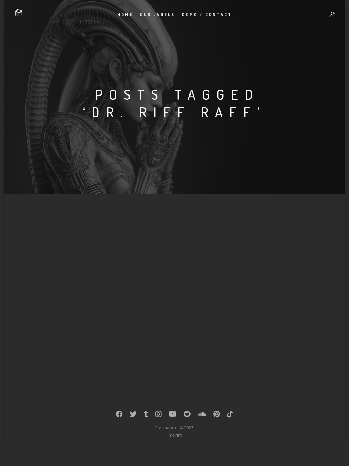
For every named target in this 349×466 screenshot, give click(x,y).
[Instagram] (158, 415)
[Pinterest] (216, 415)
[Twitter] (133, 415)
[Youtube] (173, 415)
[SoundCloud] (202, 415)
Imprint (175, 435)
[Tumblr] (146, 415)
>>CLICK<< (73, 269)
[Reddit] (187, 415)
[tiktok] (230, 415)
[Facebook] (119, 415)
